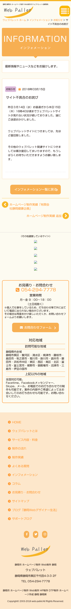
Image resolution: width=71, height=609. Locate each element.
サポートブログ (21, 518)
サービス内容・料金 (24, 439)
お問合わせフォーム (37, 327)
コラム (16, 483)
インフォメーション (24, 474)
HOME (16, 422)
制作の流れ (18, 448)
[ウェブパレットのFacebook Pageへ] (26, 534)
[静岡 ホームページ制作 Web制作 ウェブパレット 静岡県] (35, 547)
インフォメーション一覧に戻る (35, 189)
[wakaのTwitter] (35, 534)
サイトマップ (20, 501)
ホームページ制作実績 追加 (44, 215)
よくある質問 (20, 466)
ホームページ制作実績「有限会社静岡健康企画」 (29, 206)
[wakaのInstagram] (44, 534)
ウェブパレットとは (24, 431)
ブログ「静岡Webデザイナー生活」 (35, 510)
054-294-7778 (38, 290)
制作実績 (17, 457)
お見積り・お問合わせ (26, 492)
